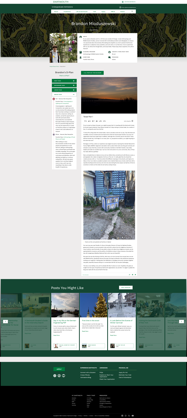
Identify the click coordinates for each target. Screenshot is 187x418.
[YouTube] (133, 416)
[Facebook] (122, 416)
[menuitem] (89, 374)
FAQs (101, 372)
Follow (122, 12)
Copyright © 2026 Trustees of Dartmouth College (65, 415)
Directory (89, 401)
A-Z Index (89, 398)
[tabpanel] (109, 95)
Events (88, 403)
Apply (103, 12)
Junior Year (58, 90)
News (88, 405)
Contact (91, 415)
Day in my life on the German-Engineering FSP (64, 321)
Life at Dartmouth (82, 12)
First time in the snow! (90, 320)
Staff (73, 401)
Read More (56, 335)
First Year (57, 80)
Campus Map (90, 399)
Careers (101, 405)
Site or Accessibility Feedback (102, 415)
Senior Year (58, 94)
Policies (85, 415)
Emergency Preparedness (105, 403)
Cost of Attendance (125, 377)
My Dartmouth (77, 395)
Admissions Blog (85, 377)
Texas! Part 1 (63, 66)
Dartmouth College (60, 2)
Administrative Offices (105, 401)
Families (74, 405)
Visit (94, 12)
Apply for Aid (123, 372)
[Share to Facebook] (132, 274)
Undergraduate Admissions (62, 7)
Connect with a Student (87, 372)
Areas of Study (85, 375)
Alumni (73, 403)
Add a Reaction (127, 121)
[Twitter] (129, 416)
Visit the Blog (125, 287)
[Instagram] (125, 416)
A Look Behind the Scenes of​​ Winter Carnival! (121, 321)
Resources (103, 395)
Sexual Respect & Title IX (106, 407)
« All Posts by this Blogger (92, 72)
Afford (113, 12)
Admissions (104, 368)
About (56, 12)
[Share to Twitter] (135, 274)
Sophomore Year (59, 85)
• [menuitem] (77, 415)
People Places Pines (54, 66)
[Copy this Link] (129, 274)
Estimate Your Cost (125, 375)
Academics (67, 12)
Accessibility (103, 399)
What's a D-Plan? (64, 75)
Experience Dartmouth (88, 368)
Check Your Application (107, 379)
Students (74, 398)
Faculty (73, 399)
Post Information (86, 275)
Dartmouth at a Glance (105, 398)
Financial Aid (123, 368)
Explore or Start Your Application (106, 376)
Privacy (80, 415)
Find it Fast (91, 395)
